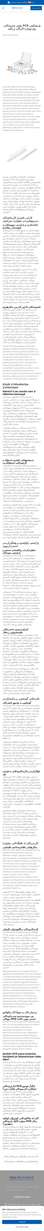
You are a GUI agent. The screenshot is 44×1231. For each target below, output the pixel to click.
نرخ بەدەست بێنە (36, 8)
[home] (17, 8)
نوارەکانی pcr (9, 421)
